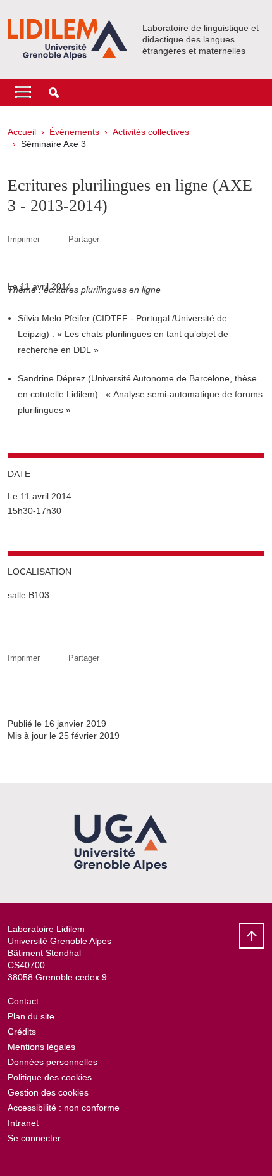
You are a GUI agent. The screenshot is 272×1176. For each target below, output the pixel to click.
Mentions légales (41, 1047)
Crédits (22, 1031)
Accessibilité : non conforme (64, 1107)
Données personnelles (52, 1062)
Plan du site (31, 1016)
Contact (23, 1001)
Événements (74, 132)
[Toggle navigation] (23, 92)
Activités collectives (151, 132)
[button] (54, 92)
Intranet (23, 1123)
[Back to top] (251, 936)
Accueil (22, 132)
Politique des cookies (50, 1077)
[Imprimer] (54, 239)
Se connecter (34, 1138)
